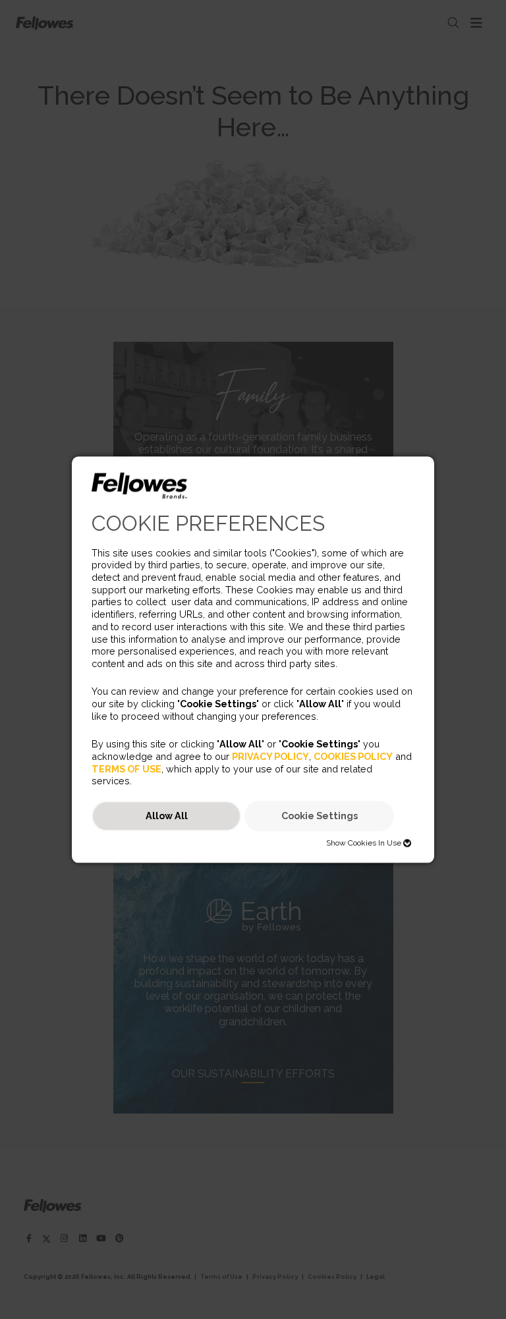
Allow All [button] (167, 816)
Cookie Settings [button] (319, 816)
